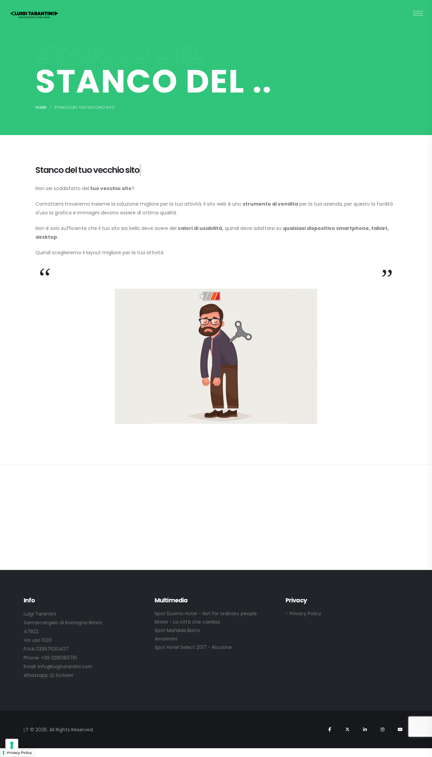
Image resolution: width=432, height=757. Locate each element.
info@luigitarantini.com (65, 666)
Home (41, 107)
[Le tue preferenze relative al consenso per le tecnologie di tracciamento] (11, 745)
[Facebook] (330, 729)
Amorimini (166, 638)
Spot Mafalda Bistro (177, 630)
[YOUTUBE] (400, 729)
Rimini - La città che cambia (187, 622)
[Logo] (34, 14)
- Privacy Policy (303, 613)
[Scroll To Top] (420, 749)
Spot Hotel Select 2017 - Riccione (193, 647)
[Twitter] (347, 729)
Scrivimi (63, 675)
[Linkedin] (365, 729)
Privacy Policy (19, 752)
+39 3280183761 (59, 657)
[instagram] (382, 729)
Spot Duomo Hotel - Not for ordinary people (206, 613)
